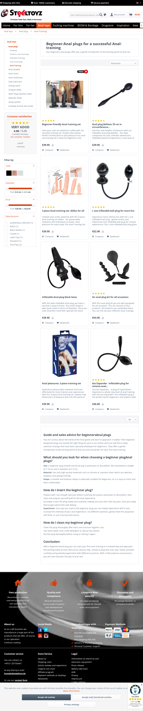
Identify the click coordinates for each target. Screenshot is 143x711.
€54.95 (27, 208)
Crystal (14, 233)
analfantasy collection (21, 222)
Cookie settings (79, 682)
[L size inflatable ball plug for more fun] (114, 181)
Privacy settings (71, 704)
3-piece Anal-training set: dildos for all (63, 210)
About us (42, 658)
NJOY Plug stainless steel (20, 93)
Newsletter (43, 678)
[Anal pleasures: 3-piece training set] (64, 354)
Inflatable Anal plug (17, 58)
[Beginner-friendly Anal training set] (64, 94)
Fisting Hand (14, 85)
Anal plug (13, 46)
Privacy (75, 675)
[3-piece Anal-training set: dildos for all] (64, 181)
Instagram (46, 636)
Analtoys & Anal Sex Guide (21, 106)
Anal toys (11, 41)
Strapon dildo (15, 89)
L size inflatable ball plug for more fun (113, 210)
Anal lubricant (15, 81)
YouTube (40, 636)
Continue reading (12, 642)
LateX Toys (16, 237)
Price (8, 199)
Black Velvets (17, 230)
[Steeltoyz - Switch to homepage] (26, 16)
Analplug (13, 50)
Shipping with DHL (11, 3)
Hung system (15, 102)
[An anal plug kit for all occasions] (114, 267)
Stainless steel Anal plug (19, 54)
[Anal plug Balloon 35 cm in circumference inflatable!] (114, 94)
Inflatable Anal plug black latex (59, 297)
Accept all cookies (46, 697)
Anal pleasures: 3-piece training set (61, 383)
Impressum (77, 678)
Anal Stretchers (16, 77)
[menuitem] (86, 15)
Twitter (46, 629)
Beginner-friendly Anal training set (61, 124)
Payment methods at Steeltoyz (52, 675)
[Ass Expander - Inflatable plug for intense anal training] (114, 354)
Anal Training (15, 65)
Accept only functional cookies (96, 697)
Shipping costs (45, 662)
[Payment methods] (121, 632)
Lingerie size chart (46, 668)
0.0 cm (18, 192)
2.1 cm (27, 192)
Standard (15, 241)
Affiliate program (46, 672)
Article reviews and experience (52, 665)
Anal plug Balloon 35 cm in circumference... (107, 125)
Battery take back (80, 668)
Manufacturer (12, 216)
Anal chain (13, 73)
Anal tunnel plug (16, 62)
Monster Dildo (15, 98)
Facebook (40, 629)
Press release (78, 665)
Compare (48, 150)
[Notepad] (105, 15)
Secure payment (101, 3)
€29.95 (18, 208)
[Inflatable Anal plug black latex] (64, 267)
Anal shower (14, 69)
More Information (71, 691)
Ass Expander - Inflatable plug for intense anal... (110, 385)
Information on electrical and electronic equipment (85, 660)
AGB (73, 672)
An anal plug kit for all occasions (110, 297)
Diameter (10, 183)
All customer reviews (20, 137)
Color (8, 166)
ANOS (14, 226)
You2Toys (16, 244)
